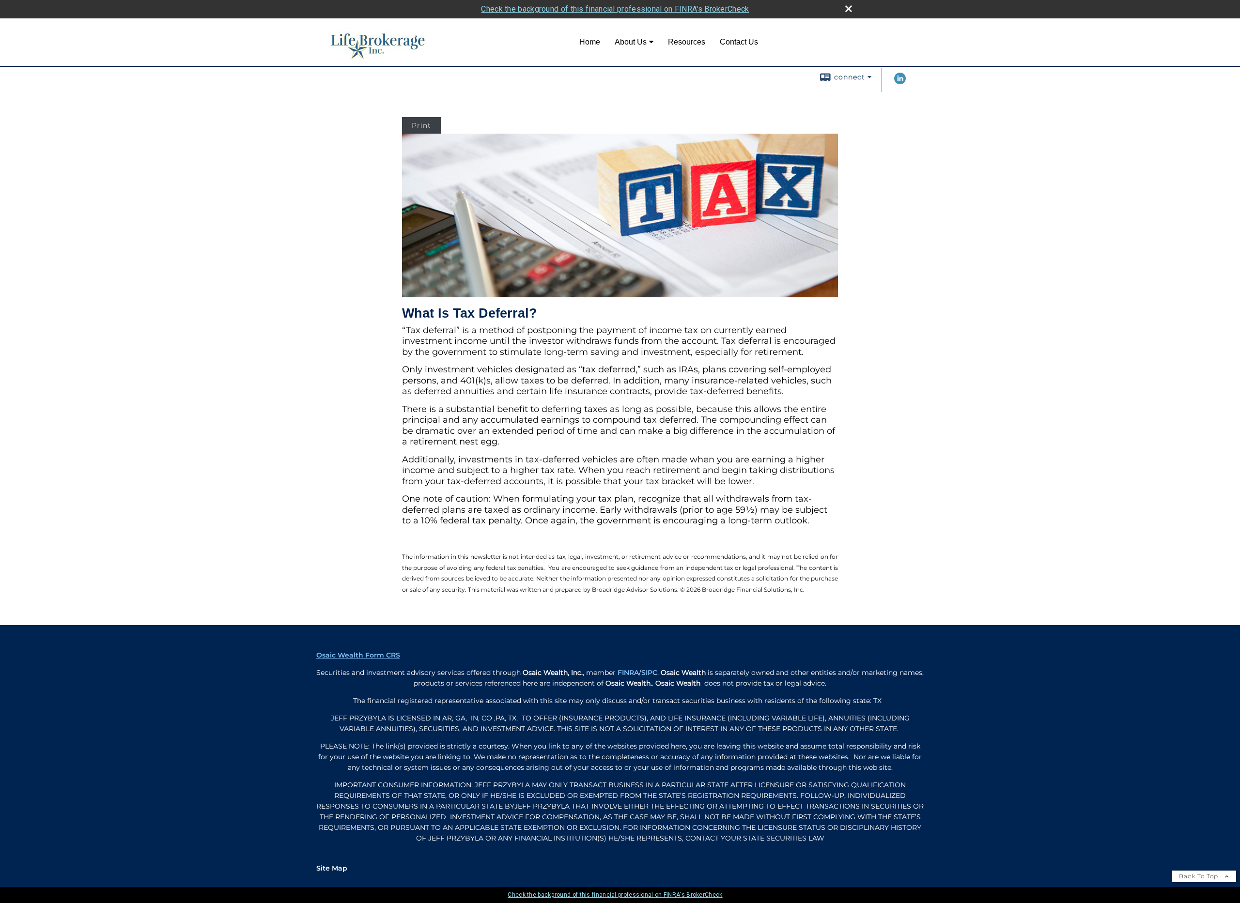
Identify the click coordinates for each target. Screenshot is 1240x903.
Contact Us (739, 42)
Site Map (331, 868)
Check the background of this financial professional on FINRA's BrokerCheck (615, 9)
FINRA (628, 672)
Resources (686, 42)
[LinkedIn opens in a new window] (900, 81)
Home (589, 42)
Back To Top (1199, 876)
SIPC (649, 672)
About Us (631, 42)
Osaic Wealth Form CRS (358, 655)
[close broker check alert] (848, 9)
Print (421, 125)
